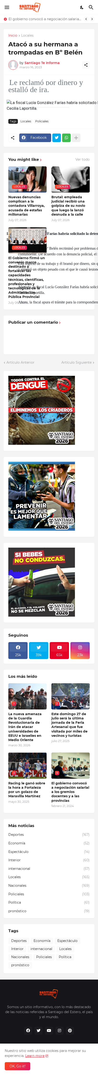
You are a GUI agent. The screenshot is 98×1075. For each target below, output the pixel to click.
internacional (49, 869)
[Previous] (86, 19)
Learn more (34, 1056)
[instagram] (59, 1031)
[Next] (92, 19)
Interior (49, 860)
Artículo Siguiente (76, 362)
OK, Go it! (17, 1066)
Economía (49, 843)
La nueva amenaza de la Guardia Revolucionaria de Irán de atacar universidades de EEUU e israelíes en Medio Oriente (25, 727)
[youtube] (49, 1031)
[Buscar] (91, 7)
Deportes (49, 834)
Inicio (12, 36)
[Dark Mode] (82, 7)
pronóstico (49, 911)
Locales (27, 36)
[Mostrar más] (76, 138)
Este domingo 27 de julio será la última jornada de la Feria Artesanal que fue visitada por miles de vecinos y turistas (69, 725)
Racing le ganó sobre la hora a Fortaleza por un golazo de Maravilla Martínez (26, 789)
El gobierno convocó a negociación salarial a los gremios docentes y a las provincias (45, 19)
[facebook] (28, 1031)
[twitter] (38, 1031)
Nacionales (49, 885)
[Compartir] (86, 65)
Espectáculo (49, 852)
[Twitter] (56, 138)
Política (49, 902)
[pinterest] (70, 1031)
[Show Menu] (6, 7)
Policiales (42, 121)
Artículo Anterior (20, 362)
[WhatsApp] (66, 138)
